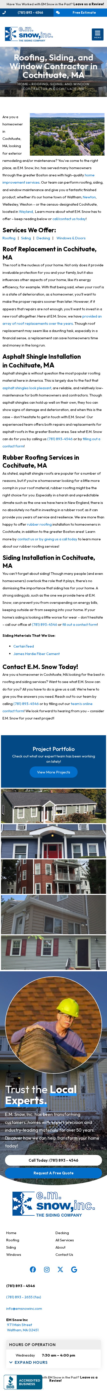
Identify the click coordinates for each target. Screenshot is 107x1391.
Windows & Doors (71, 238)
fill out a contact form (79, 624)
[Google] (74, 1269)
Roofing (8, 238)
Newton (89, 197)
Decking (43, 238)
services (33, 182)
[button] (98, 34)
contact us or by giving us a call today (47, 539)
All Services (64, 1240)
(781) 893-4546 (60, 438)
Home (23, 84)
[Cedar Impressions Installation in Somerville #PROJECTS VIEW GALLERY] (53, 876)
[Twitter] (60, 1269)
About (60, 1247)
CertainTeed (23, 646)
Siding (26, 238)
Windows (13, 1254)
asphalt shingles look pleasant (26, 387)
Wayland (26, 211)
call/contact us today (69, 218)
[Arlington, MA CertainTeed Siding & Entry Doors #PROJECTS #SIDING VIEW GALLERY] (53, 841)
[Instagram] (47, 1269)
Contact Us (64, 1254)
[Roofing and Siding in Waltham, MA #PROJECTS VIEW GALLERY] (53, 806)
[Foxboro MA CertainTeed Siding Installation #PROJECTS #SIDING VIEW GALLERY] (53, 952)
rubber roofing (39, 524)
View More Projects (53, 772)
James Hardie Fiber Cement (36, 653)
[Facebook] (33, 1269)
